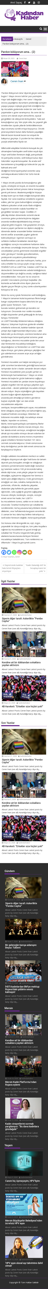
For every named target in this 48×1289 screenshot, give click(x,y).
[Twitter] (9, 552)
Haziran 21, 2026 (10, 615)
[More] (29, 552)
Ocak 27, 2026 (12, 983)
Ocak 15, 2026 (12, 1120)
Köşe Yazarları (8, 557)
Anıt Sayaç (16, 2)
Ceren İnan (23, 58)
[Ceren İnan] (4, 84)
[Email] (24, 552)
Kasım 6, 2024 (12, 1217)
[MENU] (45, 29)
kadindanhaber (26, 615)
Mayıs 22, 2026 (9, 703)
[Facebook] (3, 552)
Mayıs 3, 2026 (12, 1177)
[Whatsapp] (14, 552)
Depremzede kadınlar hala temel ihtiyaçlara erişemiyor (12, 568)
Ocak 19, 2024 (12, 1259)
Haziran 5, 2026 (10, 659)
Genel (17, 557)
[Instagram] (19, 552)
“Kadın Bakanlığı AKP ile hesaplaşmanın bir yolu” (36, 568)
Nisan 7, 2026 (12, 941)
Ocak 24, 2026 (12, 1078)
